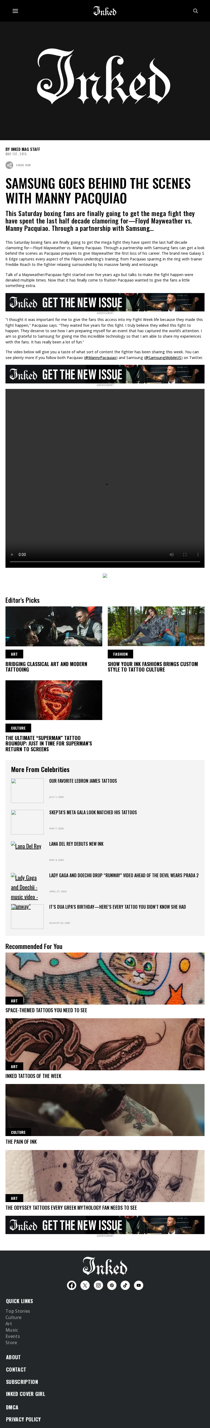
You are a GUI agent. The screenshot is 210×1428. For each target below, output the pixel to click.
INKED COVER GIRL (25, 1393)
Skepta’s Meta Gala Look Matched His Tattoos (93, 812)
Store (11, 1342)
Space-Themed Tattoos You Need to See (46, 1010)
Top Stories (17, 1311)
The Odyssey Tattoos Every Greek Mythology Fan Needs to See (71, 1207)
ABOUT (13, 1357)
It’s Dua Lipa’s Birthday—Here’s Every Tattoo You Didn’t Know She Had (117, 907)
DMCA (12, 1407)
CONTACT (16, 1369)
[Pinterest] (111, 1285)
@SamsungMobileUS (163, 357)
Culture (13, 1317)
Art (8, 1323)
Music (11, 1330)
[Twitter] (85, 1285)
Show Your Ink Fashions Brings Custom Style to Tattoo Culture (153, 666)
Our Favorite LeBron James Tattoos (83, 781)
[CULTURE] (53, 699)
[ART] (53, 625)
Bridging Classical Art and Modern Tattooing (46, 666)
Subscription (22, 1381)
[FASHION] (156, 625)
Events (12, 1336)
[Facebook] (71, 1285)
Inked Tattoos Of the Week (33, 1075)
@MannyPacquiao (100, 357)
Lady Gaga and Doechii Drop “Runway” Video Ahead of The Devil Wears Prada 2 (124, 875)
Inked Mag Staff (25, 149)
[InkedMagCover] (105, 301)
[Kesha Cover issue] (105, 1224)
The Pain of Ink (21, 1141)
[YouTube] (138, 1285)
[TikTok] (125, 1285)
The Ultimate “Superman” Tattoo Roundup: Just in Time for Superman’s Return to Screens (48, 743)
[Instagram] (98, 1285)
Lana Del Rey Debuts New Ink (76, 844)
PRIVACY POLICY (23, 1419)
